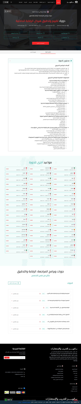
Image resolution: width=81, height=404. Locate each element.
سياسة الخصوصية (60, 373)
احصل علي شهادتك (74, 391)
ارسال (7, 357)
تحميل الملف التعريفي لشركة (58, 379)
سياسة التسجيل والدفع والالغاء (58, 375)
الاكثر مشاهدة (74, 387)
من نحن (30, 2)
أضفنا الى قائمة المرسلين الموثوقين (57, 377)
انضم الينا (20, 2)
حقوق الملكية (60, 371)
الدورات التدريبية (51, 2)
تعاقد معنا (35, 2)
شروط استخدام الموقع (59, 369)
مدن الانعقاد (41, 2)
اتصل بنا (25, 2)
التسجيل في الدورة (40, 43)
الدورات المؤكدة (74, 389)
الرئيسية (58, 2)
